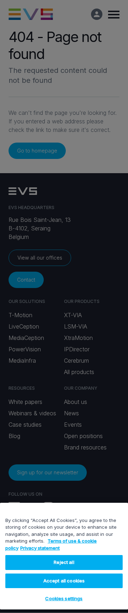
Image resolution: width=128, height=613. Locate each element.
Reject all (64, 562)
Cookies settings (63, 598)
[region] (64, 556)
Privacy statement (40, 548)
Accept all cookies (64, 580)
